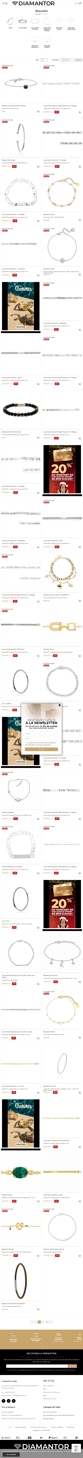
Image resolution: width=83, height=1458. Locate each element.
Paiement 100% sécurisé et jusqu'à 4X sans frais (18, 1419)
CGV (10, 1427)
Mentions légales (20, 1427)
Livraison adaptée (8, 1412)
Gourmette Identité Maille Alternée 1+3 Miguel (59, 377)
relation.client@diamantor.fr (16, 1395)
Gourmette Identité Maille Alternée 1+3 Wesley (60, 106)
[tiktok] (14, 1401)
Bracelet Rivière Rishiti (51, 704)
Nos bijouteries (48, 1419)
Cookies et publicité (57, 1427)
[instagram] (9, 1401)
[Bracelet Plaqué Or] (35, 39)
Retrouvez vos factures (51, 1392)
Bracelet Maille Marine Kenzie (53, 1249)
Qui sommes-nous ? (50, 1412)
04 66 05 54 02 (10, 1392)
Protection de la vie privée (38, 1427)
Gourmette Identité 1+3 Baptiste (55, 323)
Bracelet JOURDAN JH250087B (13, 1304)
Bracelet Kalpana (8, 812)
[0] (79, 3)
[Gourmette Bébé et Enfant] (47, 21)
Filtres (79, 60)
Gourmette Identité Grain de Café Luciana (17, 1032)
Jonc (10, 28)
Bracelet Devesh (8, 1249)
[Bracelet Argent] (47, 39)
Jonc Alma (5, 921)
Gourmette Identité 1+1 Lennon (13, 1086)
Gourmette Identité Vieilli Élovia (13, 649)
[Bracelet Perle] (59, 21)
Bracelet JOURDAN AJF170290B (13, 106)
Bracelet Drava (48, 649)
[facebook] (4, 1401)
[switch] (76, 1450)
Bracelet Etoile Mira (50, 975)
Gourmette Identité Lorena (11, 377)
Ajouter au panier (38, 111)
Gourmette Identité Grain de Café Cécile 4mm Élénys (18, 976)
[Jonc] (11, 21)
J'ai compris (11, 1454)
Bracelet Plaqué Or (35, 46)
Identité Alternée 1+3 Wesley (12, 867)
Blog (44, 1395)
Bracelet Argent (47, 46)
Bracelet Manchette (71, 28)
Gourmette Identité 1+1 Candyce (13, 269)
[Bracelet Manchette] (71, 21)
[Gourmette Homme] (35, 21)
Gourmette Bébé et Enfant (47, 29)
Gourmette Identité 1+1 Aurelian (13, 214)
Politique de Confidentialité (41, 1430)
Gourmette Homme (35, 28)
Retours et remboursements (12, 1415)
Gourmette (23, 28)
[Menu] (80, 1445)
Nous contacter (48, 1386)
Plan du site (70, 1427)
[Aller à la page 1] (40, 1346)
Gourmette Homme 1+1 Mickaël (54, 160)
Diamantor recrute (49, 1399)
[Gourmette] (23, 21)
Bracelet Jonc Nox (49, 1086)
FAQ (44, 1389)
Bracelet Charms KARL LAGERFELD (56, 595)
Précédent (32, 1322)
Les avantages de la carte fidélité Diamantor (58, 1415)
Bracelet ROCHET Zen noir (11, 432)
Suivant (51, 1322)
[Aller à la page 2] (42, 1346)
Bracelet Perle (59, 28)
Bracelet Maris (7, 1195)
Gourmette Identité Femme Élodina (56, 1140)
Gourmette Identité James (53, 1195)
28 (47, 1322)
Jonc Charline (6, 704)
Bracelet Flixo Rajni (8, 160)
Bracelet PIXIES (49, 214)
